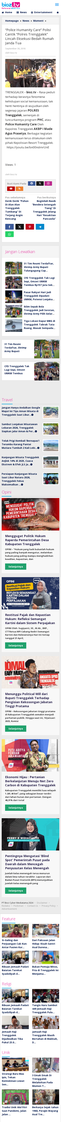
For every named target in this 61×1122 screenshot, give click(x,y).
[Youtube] (11, 189)
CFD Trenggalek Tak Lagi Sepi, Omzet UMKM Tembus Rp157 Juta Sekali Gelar (16, 373)
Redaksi (6, 905)
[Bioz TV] (11, 5)
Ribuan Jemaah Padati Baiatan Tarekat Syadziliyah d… (15, 970)
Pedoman (19, 905)
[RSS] (19, 189)
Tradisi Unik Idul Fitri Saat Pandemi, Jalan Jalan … (14, 1111)
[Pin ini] (30, 227)
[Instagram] (48, 183)
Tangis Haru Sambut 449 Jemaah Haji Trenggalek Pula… (44, 1009)
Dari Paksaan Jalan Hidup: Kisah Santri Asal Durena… (43, 944)
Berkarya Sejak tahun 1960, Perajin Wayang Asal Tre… (45, 1111)
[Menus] (57, 4)
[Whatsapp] (9, 234)
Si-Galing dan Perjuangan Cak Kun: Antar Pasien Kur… (14, 944)
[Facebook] (31, 183)
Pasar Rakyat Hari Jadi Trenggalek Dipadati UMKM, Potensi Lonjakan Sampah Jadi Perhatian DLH (39, 299)
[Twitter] (40, 183)
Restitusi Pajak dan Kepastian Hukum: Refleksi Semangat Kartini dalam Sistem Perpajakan (30, 619)
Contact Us (32, 905)
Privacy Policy (49, 905)
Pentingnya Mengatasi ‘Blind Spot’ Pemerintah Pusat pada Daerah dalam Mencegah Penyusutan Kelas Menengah (27, 862)
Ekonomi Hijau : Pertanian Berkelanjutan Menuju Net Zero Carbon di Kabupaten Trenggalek (30, 781)
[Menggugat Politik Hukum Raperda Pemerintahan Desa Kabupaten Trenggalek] (30, 514)
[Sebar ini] (9, 227)
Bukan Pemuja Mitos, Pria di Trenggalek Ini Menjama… (45, 970)
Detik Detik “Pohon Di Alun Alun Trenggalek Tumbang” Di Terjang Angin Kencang (16, 208)
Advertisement (9, 908)
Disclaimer (42, 902)
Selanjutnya (15, 566)
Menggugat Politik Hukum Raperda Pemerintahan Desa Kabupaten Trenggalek (27, 540)
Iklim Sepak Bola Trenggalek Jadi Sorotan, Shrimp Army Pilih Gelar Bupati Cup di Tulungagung (39, 313)
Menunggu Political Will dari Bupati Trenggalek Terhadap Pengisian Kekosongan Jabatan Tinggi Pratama (28, 700)
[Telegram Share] (40, 227)
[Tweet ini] (19, 227)
